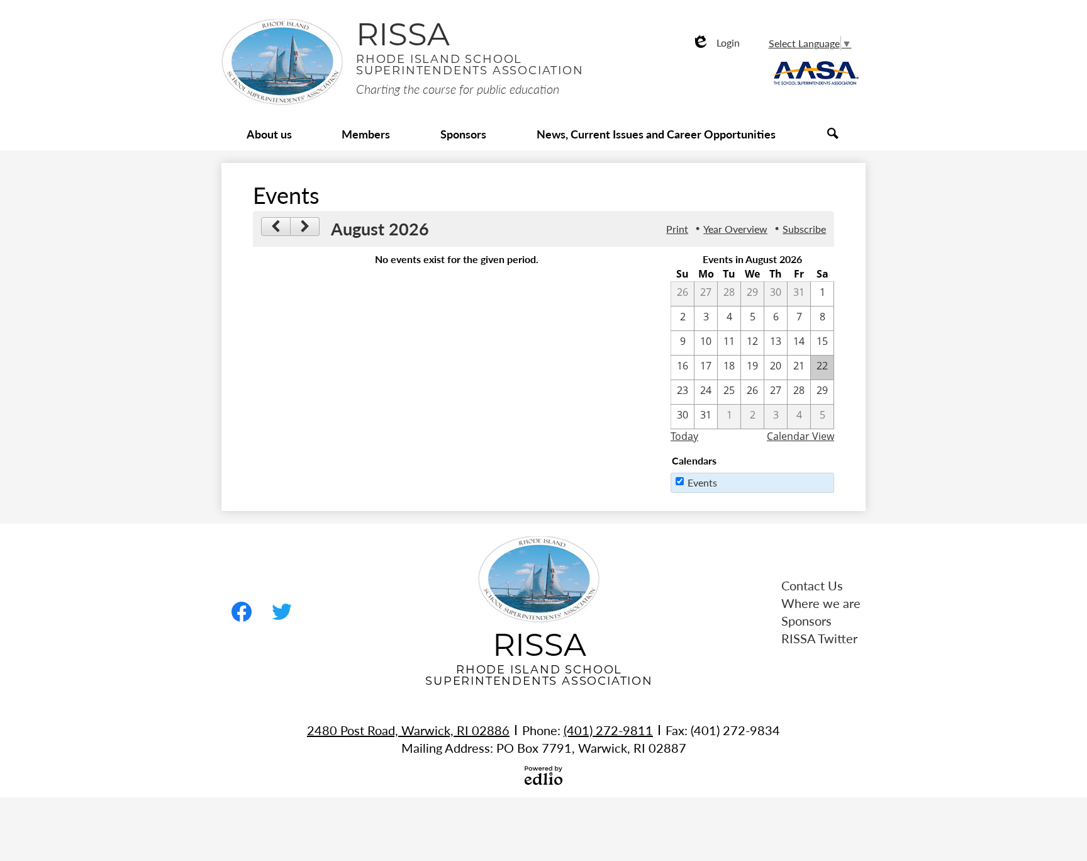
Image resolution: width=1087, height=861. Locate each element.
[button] (269, 134)
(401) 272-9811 (608, 730)
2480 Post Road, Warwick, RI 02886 (408, 730)
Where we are (821, 603)
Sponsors (806, 620)
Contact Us (812, 585)
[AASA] (816, 85)
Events (702, 482)
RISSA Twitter (819, 638)
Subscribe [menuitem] (804, 229)
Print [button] (677, 229)
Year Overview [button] (735, 229)
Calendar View (800, 436)
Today (684, 436)
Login (715, 42)
